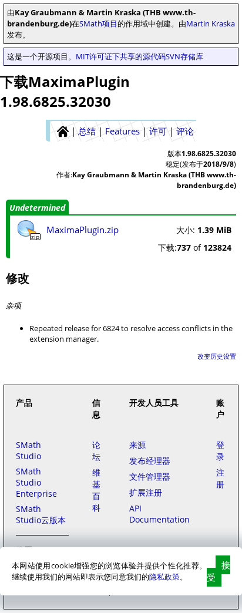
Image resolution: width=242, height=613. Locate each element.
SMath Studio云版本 (41, 514)
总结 (87, 131)
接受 (218, 571)
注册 (220, 478)
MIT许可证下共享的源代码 (121, 56)
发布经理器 (149, 460)
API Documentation (159, 514)
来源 (137, 444)
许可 (158, 131)
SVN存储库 (184, 56)
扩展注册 (145, 492)
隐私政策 (164, 576)
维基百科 (96, 490)
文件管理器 (149, 476)
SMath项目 (98, 23)
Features (122, 131)
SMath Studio (28, 450)
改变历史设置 (216, 356)
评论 (185, 131)
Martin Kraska (210, 23)
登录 (220, 450)
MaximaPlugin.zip (82, 229)
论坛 (96, 450)
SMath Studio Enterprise (36, 482)
